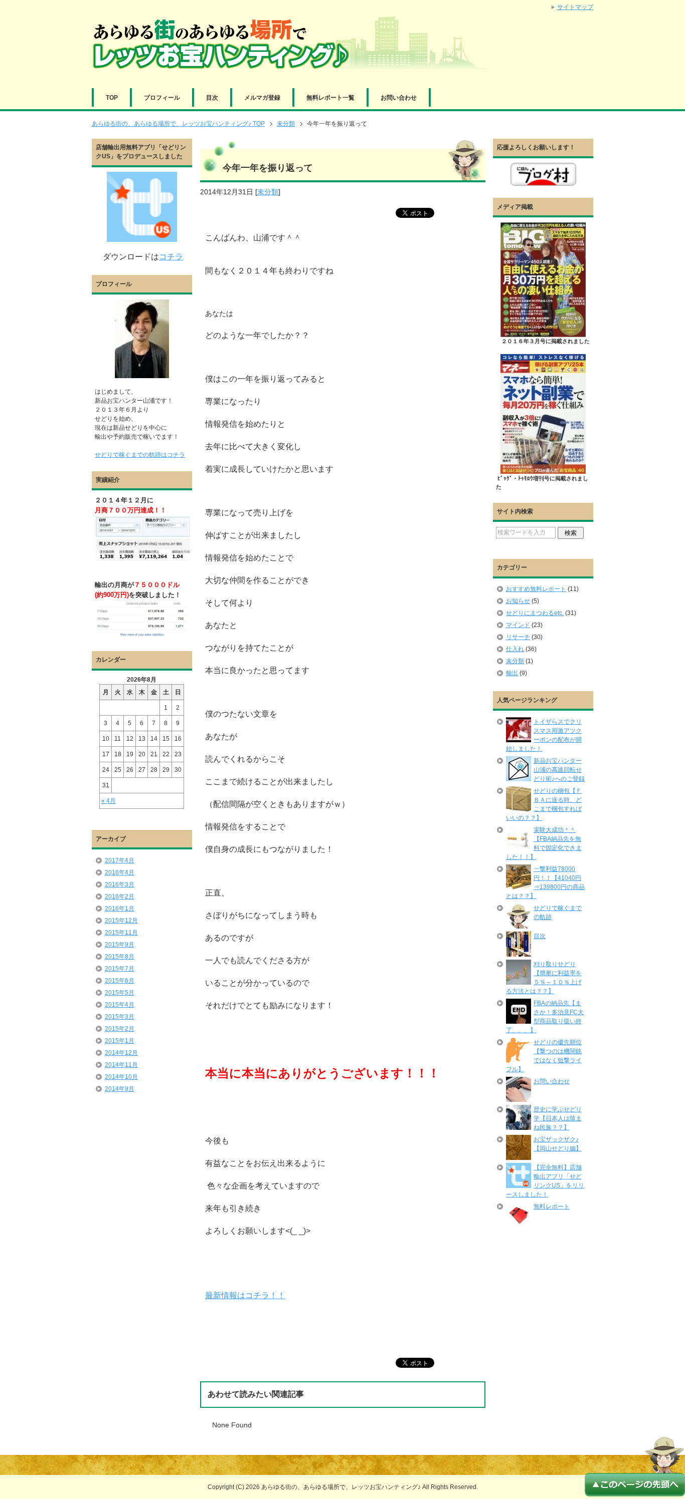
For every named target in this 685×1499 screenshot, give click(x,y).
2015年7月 (119, 968)
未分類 (267, 192)
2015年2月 (119, 1028)
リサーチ (518, 637)
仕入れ (515, 649)
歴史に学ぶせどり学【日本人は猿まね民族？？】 (558, 1118)
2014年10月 (121, 1076)
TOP (112, 97)
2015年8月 (119, 956)
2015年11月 (121, 932)
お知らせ (518, 601)
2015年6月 (119, 980)
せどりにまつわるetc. (535, 613)
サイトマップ (575, 7)
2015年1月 (119, 1040)
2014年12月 (121, 1052)
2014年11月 (121, 1064)
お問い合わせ (399, 97)
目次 (212, 97)
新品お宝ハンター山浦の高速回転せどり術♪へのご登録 (559, 769)
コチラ (171, 256)
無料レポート (552, 1206)
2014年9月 (119, 1088)
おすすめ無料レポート (536, 588)
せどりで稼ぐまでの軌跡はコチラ (140, 454)
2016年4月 (119, 872)
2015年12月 (121, 920)
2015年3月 (119, 1016)
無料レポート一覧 (330, 97)
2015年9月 (119, 944)
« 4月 (108, 800)
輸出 (512, 673)
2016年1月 (119, 908)
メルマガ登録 (262, 97)
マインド (518, 625)
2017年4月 (119, 860)
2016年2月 (119, 896)
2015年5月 (119, 992)
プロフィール (162, 97)
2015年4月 (119, 1004)
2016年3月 (119, 884)
